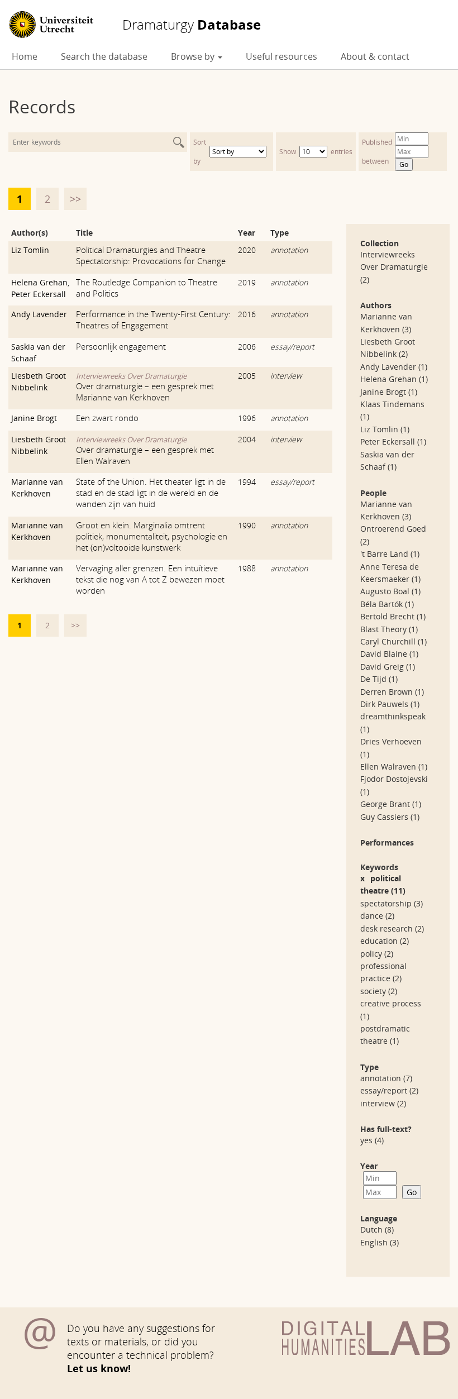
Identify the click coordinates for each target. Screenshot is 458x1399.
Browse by (194, 56)
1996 (247, 418)
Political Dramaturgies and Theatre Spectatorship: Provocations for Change (151, 255)
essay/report (292, 346)
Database (191, 24)
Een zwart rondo (107, 417)
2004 (247, 439)
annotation (289, 250)
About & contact (375, 56)
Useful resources (281, 56)
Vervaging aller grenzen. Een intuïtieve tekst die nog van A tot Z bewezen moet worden (150, 579)
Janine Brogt (34, 418)
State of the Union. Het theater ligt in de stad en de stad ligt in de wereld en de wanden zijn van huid (151, 492)
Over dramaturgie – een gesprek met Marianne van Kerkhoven (145, 391)
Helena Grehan (39, 282)
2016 (247, 314)
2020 (247, 250)
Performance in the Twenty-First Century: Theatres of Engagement (153, 319)
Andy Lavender (39, 314)
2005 (247, 375)
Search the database (104, 56)
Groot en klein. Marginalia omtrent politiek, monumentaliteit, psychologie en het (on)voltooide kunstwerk (151, 536)
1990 (247, 525)
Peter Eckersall (38, 294)
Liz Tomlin (30, 250)
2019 (247, 282)
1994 (247, 481)
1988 (247, 568)
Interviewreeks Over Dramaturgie (131, 376)
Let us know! (99, 1368)
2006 (247, 346)
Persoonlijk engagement (121, 346)
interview (286, 375)
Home (24, 56)
